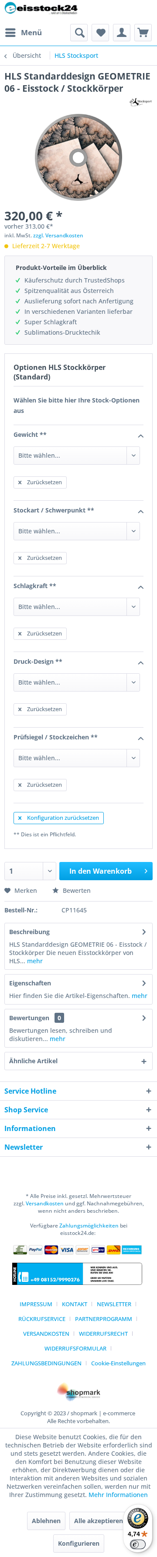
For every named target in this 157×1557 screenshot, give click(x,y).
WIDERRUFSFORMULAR (75, 1348)
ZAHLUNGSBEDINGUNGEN (46, 1363)
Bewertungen (29, 1018)
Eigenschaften (30, 983)
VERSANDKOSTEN (46, 1333)
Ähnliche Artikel (33, 1061)
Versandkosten (45, 1203)
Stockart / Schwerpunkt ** (54, 510)
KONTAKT (74, 1304)
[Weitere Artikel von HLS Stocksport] (141, 102)
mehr (34, 961)
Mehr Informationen (118, 1494)
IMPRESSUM (36, 1304)
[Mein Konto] (121, 32)
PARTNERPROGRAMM (103, 1319)
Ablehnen (46, 1521)
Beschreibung (29, 932)
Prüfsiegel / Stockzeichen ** (56, 737)
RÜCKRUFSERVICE (41, 1319)
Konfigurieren (78, 1543)
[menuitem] (23, 32)
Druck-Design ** (38, 661)
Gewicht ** (30, 434)
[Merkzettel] (100, 32)
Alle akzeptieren (98, 1521)
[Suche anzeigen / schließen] (79, 32)
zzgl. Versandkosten (58, 235)
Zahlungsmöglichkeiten (89, 1225)
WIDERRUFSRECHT (103, 1333)
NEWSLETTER (114, 1304)
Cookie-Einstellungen (118, 1363)
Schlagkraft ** (35, 586)
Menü (31, 32)
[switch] (138, 1544)
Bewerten (76, 890)
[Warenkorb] (143, 32)
